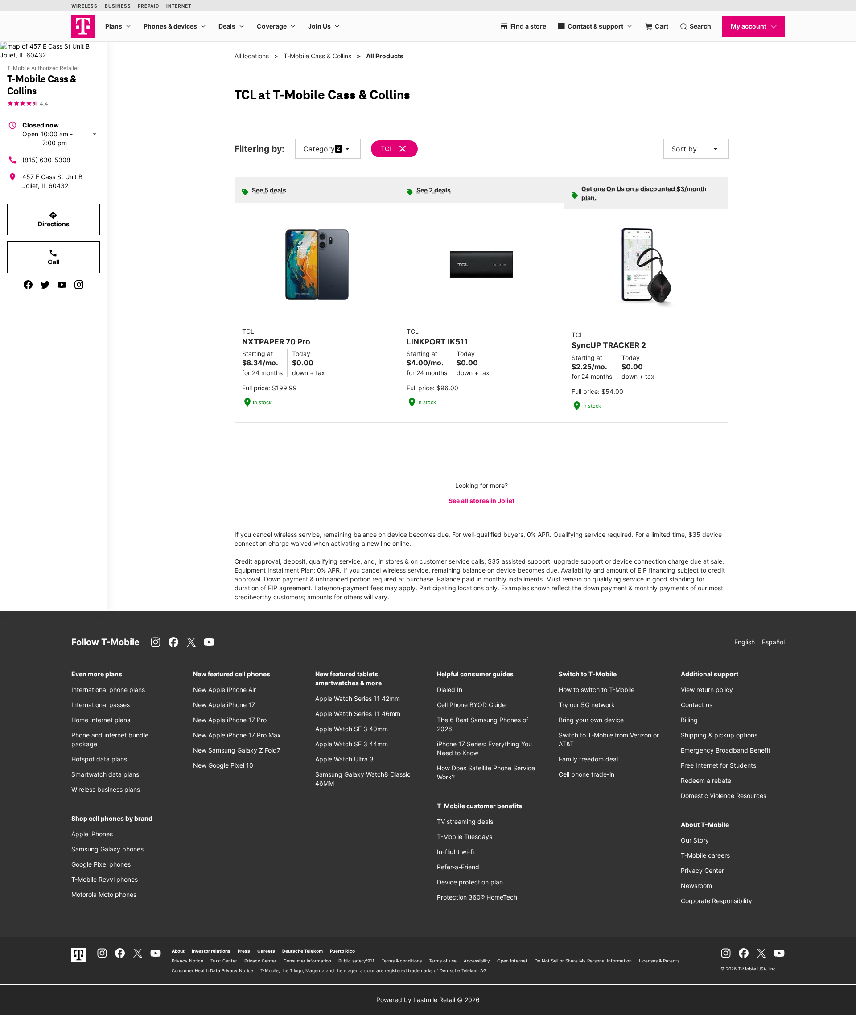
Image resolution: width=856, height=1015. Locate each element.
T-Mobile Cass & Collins (317, 56)
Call (54, 257)
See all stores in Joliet (481, 500)
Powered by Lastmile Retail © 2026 (428, 999)
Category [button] (319, 148)
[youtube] (62, 284)
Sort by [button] (696, 148)
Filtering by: (259, 149)
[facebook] (28, 284)
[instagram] (79, 284)
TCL (387, 148)
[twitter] (45, 284)
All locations (252, 56)
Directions (54, 219)
